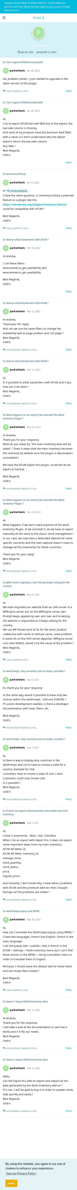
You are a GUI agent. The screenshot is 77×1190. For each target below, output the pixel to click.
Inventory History (16, 174)
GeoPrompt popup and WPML (23, 911)
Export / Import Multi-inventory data (27, 1001)
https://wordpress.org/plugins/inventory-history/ (35, 204)
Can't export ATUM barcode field (24, 62)
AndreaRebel (19, 191)
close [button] (11, 1183)
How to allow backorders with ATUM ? (27, 239)
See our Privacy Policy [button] (21, 1173)
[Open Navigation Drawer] (3, 17)
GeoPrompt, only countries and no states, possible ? (35, 671)
